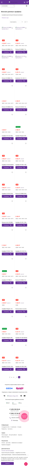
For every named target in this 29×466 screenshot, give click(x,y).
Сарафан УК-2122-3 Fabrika (22, 251)
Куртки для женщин (6, 454)
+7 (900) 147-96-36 (14, 413)
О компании (13, 427)
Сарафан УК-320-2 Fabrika (21, 366)
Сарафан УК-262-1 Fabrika (8, 251)
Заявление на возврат (17, 442)
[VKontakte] (4, 396)
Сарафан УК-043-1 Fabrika (21, 164)
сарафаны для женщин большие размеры (12, 15)
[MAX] (12, 396)
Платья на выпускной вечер (19, 454)
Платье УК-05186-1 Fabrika (21, 107)
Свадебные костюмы (20, 452)
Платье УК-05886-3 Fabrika (8, 78)
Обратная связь (5, 436)
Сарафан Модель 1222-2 (8, 308)
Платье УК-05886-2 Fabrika (8, 49)
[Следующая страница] (19, 377)
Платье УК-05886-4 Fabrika (21, 280)
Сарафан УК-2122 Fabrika (8, 135)
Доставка (8, 442)
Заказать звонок (15, 417)
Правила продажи (6, 444)
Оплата (3, 442)
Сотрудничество (6, 427)
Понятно (7, 463)
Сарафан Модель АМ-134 (8, 337)
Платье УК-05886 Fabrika (21, 193)
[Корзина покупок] (27, 2)
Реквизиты (4, 429)
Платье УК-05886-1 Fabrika (21, 49)
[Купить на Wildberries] (19, 388)
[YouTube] (24, 396)
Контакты (10, 429)
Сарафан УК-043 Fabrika (8, 164)
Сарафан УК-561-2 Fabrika (21, 222)
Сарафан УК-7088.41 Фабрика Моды (11, 280)
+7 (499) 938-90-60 (14, 409)
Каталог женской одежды (8, 450)
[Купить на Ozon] (9, 388)
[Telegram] (21, 396)
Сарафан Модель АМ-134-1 (22, 135)
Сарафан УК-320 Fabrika (21, 337)
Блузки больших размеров (8, 452)
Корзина (20, 434)
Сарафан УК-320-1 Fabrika (8, 366)
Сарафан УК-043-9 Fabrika (8, 193)
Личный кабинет (13, 434)
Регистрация (5, 434)
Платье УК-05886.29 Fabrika (8, 107)
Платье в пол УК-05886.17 (8, 222)
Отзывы (19, 427)
